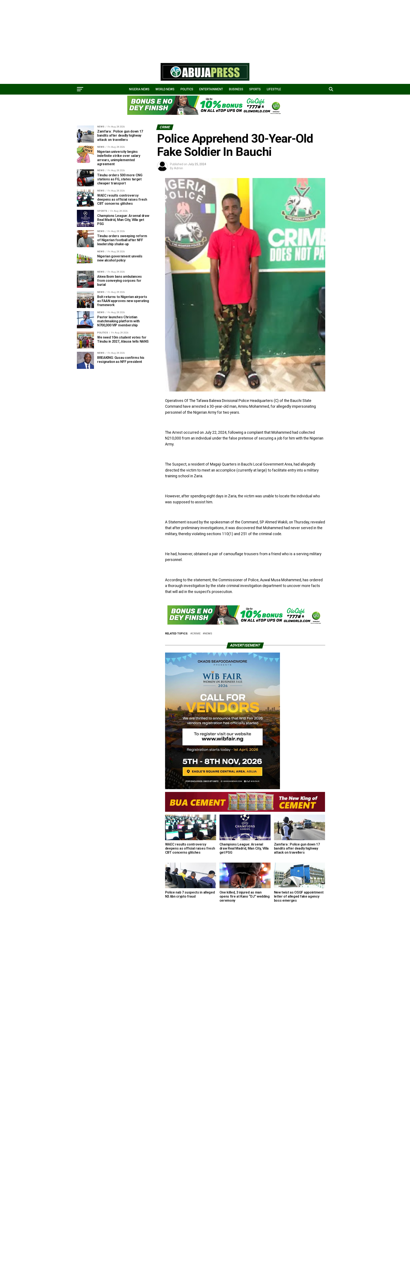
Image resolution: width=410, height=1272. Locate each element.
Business (236, 89)
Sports (255, 89)
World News (164, 89)
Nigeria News (139, 89)
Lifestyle (274, 89)
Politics (186, 89)
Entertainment (211, 89)
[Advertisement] (128, 30)
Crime (196, 633)
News (208, 633)
